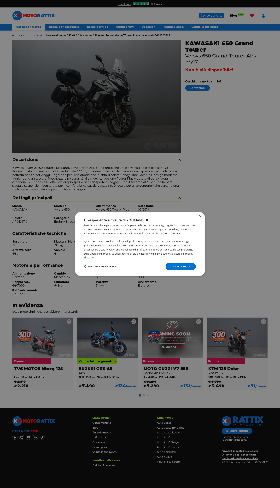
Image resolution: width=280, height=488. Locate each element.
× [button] (199, 216)
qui (92, 257)
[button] (100, 266)
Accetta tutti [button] (181, 266)
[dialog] (140, 244)
